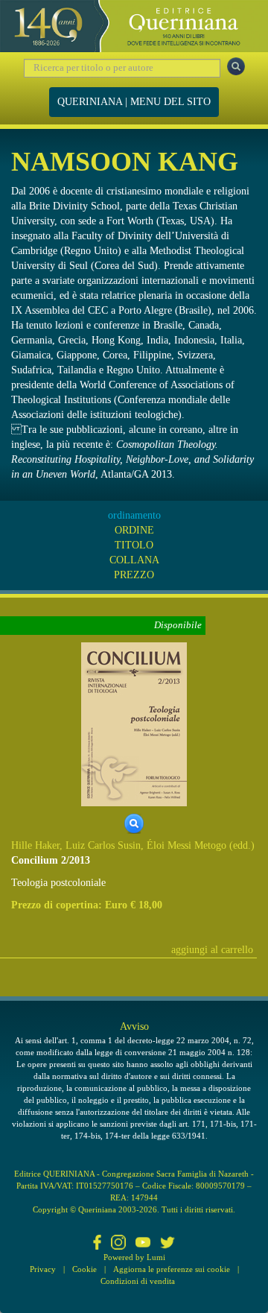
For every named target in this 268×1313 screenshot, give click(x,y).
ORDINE (134, 530)
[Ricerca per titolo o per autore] (236, 66)
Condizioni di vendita (137, 1280)
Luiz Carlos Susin (103, 845)
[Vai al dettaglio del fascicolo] (134, 723)
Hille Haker (35, 845)
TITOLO (134, 545)
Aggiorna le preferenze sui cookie (171, 1269)
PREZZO (134, 574)
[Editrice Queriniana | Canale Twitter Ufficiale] (167, 1243)
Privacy (43, 1269)
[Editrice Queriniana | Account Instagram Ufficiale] (118, 1243)
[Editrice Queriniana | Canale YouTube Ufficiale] (142, 1243)
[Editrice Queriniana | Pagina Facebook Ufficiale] (97, 1243)
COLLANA (134, 560)
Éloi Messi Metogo (186, 845)
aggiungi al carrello (212, 949)
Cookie (84, 1269)
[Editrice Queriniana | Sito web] (134, 26)
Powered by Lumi (134, 1257)
